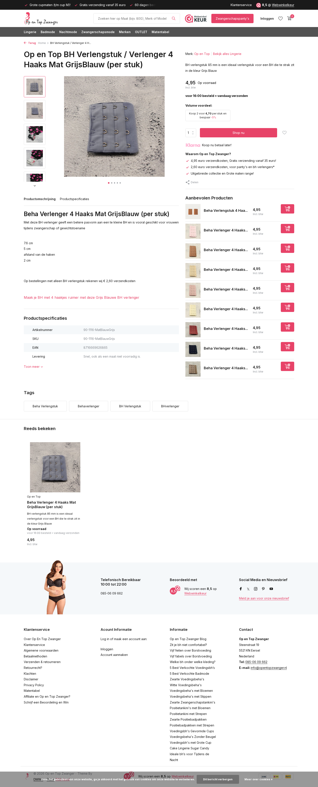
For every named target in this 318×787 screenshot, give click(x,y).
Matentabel (160, 32)
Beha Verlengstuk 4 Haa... (226, 210)
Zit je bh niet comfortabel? (188, 645)
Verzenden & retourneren (42, 662)
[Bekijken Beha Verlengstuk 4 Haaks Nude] (193, 211)
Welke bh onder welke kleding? (192, 662)
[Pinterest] (263, 589)
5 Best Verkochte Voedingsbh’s (192, 668)
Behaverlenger (88, 406)
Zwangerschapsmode (98, 32)
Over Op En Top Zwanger (42, 639)
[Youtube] (271, 589)
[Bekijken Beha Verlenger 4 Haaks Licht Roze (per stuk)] (193, 231)
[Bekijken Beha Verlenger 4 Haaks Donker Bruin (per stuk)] (193, 369)
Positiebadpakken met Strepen (192, 725)
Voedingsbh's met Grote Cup (190, 742)
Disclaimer (31, 679)
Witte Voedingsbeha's (186, 685)
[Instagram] (255, 589)
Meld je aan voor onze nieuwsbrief (264, 598)
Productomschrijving (40, 199)
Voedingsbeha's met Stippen (190, 696)
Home (42, 43)
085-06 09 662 (256, 662)
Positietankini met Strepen (188, 714)
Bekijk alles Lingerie (227, 54)
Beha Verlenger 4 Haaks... (226, 230)
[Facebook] (241, 589)
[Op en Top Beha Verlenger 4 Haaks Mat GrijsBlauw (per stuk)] (55, 467)
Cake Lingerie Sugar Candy (189, 748)
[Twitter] (248, 589)
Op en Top (202, 54)
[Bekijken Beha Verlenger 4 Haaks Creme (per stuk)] (193, 310)
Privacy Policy (34, 685)
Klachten (30, 673)
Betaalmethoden (35, 656)
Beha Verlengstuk (45, 406)
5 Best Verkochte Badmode (189, 673)
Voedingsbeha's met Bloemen (191, 690)
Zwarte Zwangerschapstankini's (192, 702)
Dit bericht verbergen (218, 779)
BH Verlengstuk (130, 406)
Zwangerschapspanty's (232, 18)
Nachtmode (68, 32)
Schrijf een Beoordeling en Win (46, 702)
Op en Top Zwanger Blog (188, 639)
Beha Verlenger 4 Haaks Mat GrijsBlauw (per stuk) (51, 504)
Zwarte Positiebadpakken (188, 719)
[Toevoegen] (287, 209)
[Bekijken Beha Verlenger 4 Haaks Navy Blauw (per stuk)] (193, 349)
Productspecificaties (74, 199)
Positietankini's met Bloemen (190, 708)
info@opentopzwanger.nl (269, 668)
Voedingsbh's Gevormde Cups (192, 731)
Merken (125, 32)
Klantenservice (241, 5)
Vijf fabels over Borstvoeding (191, 656)
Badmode (48, 32)
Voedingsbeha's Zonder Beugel (193, 737)
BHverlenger (170, 406)
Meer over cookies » (258, 779)
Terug (31, 43)
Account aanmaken (114, 655)
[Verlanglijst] (280, 18)
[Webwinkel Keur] (196, 18)
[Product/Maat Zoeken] (173, 18)
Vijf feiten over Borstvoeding (190, 650)
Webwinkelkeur (283, 5)
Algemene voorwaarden (41, 650)
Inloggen (107, 649)
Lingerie (30, 32)
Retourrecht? (33, 668)
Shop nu (238, 133)
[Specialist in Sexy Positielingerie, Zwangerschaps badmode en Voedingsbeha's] (56, 18)
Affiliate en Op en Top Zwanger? (47, 696)
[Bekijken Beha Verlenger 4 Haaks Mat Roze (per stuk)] (193, 290)
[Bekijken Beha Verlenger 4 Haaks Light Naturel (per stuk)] (193, 270)
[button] (108, 183)
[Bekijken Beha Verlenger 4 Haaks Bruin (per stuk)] (193, 251)
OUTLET (141, 32)
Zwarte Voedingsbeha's (187, 679)
